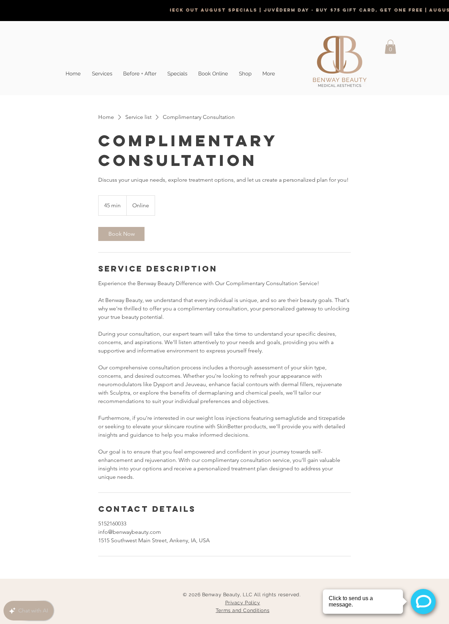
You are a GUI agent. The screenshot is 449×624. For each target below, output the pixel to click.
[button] (390, 47)
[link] (121, 234)
